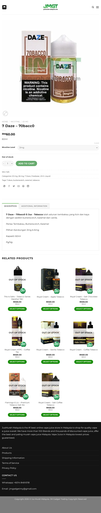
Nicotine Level (8, 147)
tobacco (36, 180)
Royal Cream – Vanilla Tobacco (50, 349)
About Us (7, 448)
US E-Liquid (45, 176)
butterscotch (18, 180)
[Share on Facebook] (9, 186)
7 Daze (28, 176)
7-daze (9, 180)
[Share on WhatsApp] (4, 186)
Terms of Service (10, 463)
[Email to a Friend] (18, 186)
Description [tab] (10, 206)
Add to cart (26, 163)
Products (7, 453)
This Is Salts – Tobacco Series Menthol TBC (17, 297)
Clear (96, 143)
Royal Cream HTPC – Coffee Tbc (17, 350)
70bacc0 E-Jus (24, 214)
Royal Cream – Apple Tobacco (50, 297)
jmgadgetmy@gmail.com (23, 489)
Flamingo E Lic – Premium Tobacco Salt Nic (17, 403)
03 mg (25, 122)
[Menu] (97, 7)
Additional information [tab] (34, 206)
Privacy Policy (9, 468)
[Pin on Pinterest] (23, 186)
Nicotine (15, 122)
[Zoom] (5, 113)
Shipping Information (13, 458)
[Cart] (4, 7)
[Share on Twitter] (14, 186)
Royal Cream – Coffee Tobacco (84, 349)
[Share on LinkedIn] (28, 186)
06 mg (21, 176)
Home (5, 122)
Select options (17, 309)
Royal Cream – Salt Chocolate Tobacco (83, 297)
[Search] (93, 7)
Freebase (35, 176)
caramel (28, 180)
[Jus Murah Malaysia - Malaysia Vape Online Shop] (51, 7)
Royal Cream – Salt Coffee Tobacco (50, 403)
